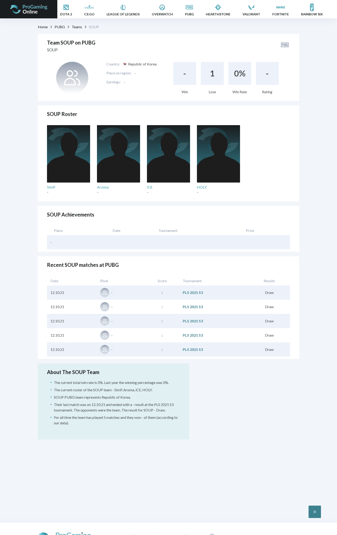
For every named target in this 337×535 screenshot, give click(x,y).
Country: (113, 64)
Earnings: (113, 82)
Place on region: (118, 73)
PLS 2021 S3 (193, 292)
